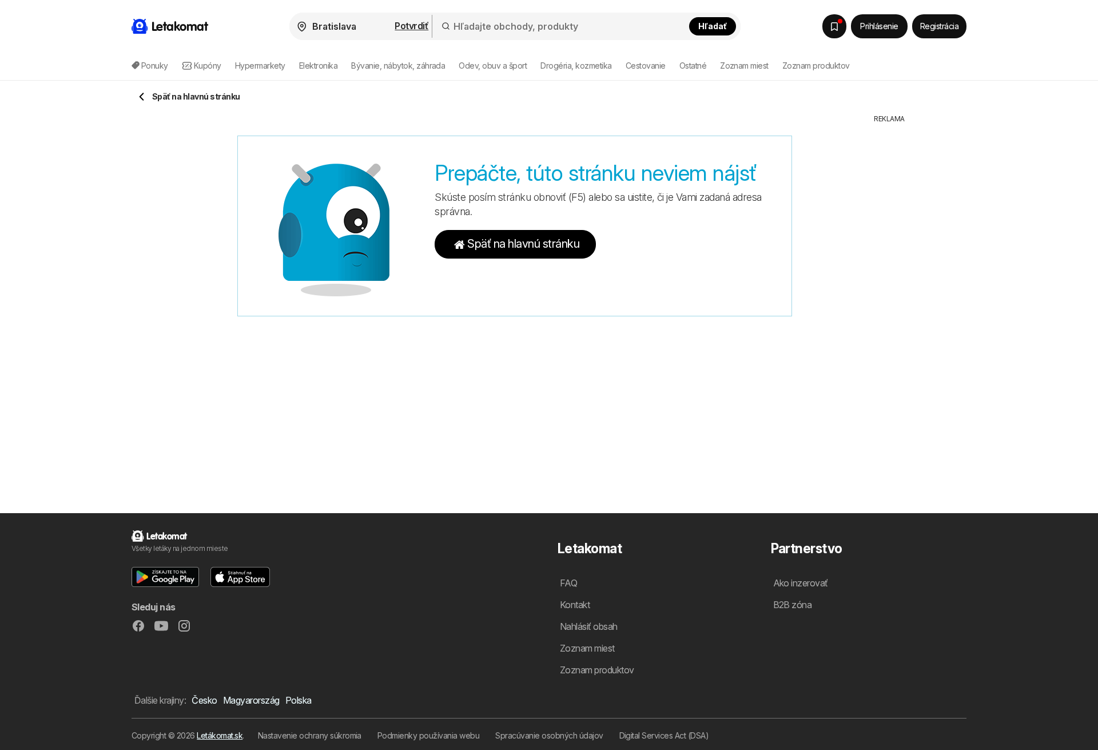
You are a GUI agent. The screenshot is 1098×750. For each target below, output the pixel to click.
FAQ (568, 583)
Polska (298, 700)
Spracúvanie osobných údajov (549, 735)
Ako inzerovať (800, 583)
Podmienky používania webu (428, 735)
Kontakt (575, 604)
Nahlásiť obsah (589, 626)
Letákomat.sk (219, 735)
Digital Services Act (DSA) (664, 735)
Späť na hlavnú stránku (523, 244)
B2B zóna (792, 604)
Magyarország (251, 700)
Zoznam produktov (816, 65)
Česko (204, 700)
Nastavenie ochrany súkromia (309, 735)
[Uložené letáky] (834, 26)
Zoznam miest (744, 65)
